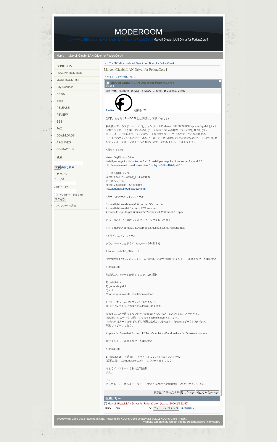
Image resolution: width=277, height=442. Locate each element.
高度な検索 (67, 167)
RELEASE (63, 107)
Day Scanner (64, 87)
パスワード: (61, 187)
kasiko (110, 110)
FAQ (59, 128)
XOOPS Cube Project (174, 418)
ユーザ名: (59, 179)
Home (60, 55)
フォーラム (76, 39)
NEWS (60, 93)
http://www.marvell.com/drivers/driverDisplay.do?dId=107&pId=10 (144, 165)
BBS (87, 39)
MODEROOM (138, 31)
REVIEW (62, 114)
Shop (59, 100)
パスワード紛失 (66, 205)
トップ (107, 63)
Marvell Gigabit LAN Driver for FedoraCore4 (125, 39)
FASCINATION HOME (70, 73)
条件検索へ (187, 408)
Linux (94, 39)
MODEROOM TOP (68, 80)
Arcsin (173, 421)
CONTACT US (65, 149)
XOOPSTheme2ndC (208, 421)
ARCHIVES (63, 142)
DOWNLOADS (65, 135)
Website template (154, 421)
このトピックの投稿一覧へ (119, 77)
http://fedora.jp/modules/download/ (126, 188)
